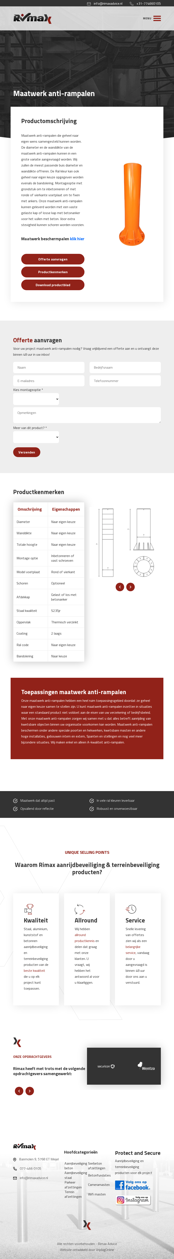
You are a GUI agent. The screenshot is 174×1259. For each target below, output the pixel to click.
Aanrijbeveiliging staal (76, 1175)
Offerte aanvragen (52, 259)
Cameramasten (99, 1184)
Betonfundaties (99, 1175)
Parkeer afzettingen (73, 1184)
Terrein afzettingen (73, 1194)
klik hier (77, 238)
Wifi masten (97, 1194)
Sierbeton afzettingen (96, 1166)
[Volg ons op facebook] (133, 1184)
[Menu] (152, 18)
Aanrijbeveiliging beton (76, 1166)
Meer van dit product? (30, 427)
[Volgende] (130, 587)
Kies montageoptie (28, 389)
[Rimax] (40, 18)
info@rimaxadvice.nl (108, 3)
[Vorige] (120, 587)
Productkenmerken (53, 271)
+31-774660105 (148, 3)
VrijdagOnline (105, 1249)
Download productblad (53, 284)
